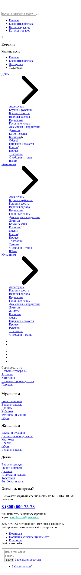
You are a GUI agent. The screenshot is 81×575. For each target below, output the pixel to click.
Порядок (7, 384)
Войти (9, 559)
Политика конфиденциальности (29, 537)
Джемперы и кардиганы (24, 126)
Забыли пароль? (22, 566)
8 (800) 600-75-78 (18, 506)
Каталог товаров (19, 30)
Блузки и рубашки (21, 109)
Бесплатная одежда (21, 23)
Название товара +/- (14, 371)
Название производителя (18, 381)
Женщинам (16, 64)
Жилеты (14, 310)
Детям (5, 74)
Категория (8, 377)
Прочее (13, 150)
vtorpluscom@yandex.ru (24, 517)
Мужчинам (9, 254)
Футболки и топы (20, 157)
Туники (14, 244)
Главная (14, 20)
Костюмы (15, 137)
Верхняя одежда (19, 116)
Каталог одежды (19, 27)
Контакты (15, 540)
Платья (13, 147)
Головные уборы (20, 123)
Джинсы (14, 130)
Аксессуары (16, 106)
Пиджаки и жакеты (21, 143)
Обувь (13, 140)
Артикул (7, 374)
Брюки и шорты (19, 113)
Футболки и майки (21, 334)
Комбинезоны (18, 133)
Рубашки (15, 327)
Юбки (13, 160)
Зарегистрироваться (28, 559)
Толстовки (16, 154)
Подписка (15, 533)
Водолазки (16, 120)
